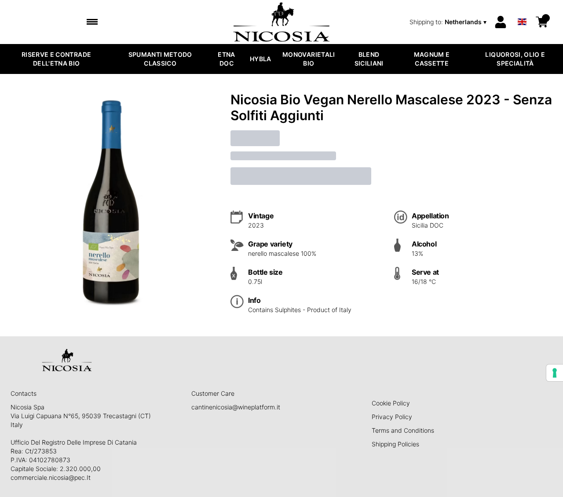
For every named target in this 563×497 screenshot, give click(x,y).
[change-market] (449, 22)
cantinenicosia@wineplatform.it (235, 407)
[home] (281, 22)
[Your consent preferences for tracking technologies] (554, 372)
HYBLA (260, 59)
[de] (522, 10)
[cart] (542, 22)
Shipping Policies (395, 444)
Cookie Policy (391, 403)
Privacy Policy (392, 416)
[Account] (500, 22)
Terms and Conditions (403, 430)
